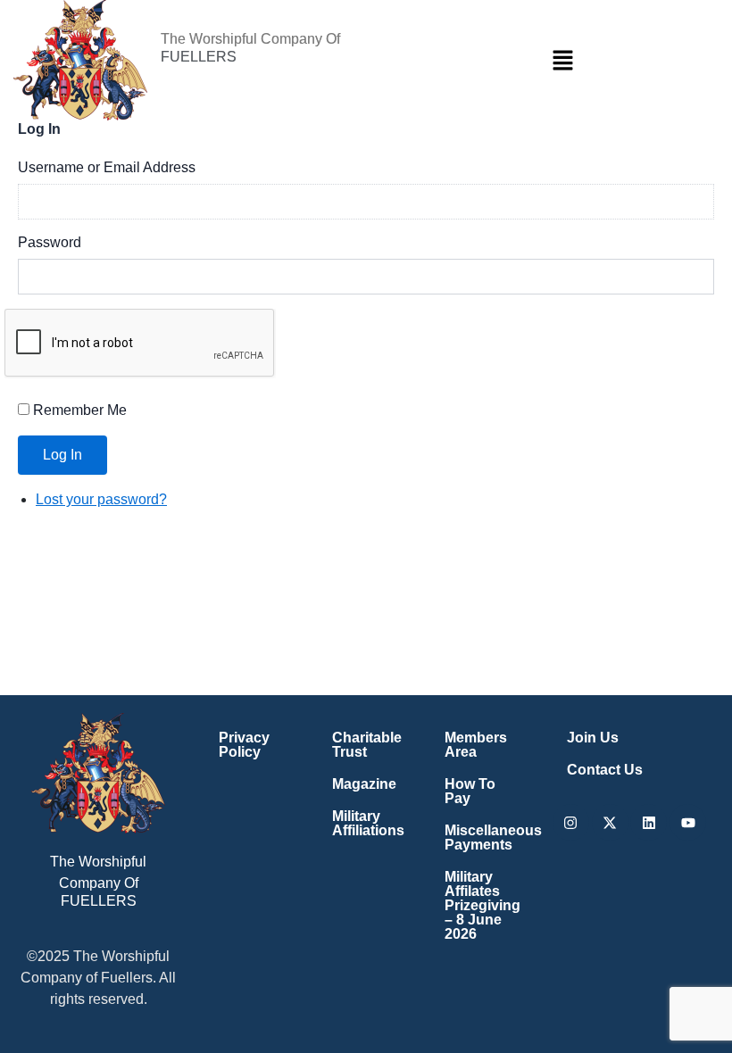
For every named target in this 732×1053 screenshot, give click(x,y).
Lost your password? (101, 499)
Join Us (593, 737)
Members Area (476, 744)
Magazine (364, 784)
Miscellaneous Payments (486, 837)
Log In (62, 454)
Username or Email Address (106, 167)
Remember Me (80, 410)
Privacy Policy (244, 744)
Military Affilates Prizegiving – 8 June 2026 (482, 905)
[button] (562, 60)
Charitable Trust (367, 744)
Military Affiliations (368, 823)
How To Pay (470, 791)
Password (49, 242)
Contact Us (605, 769)
